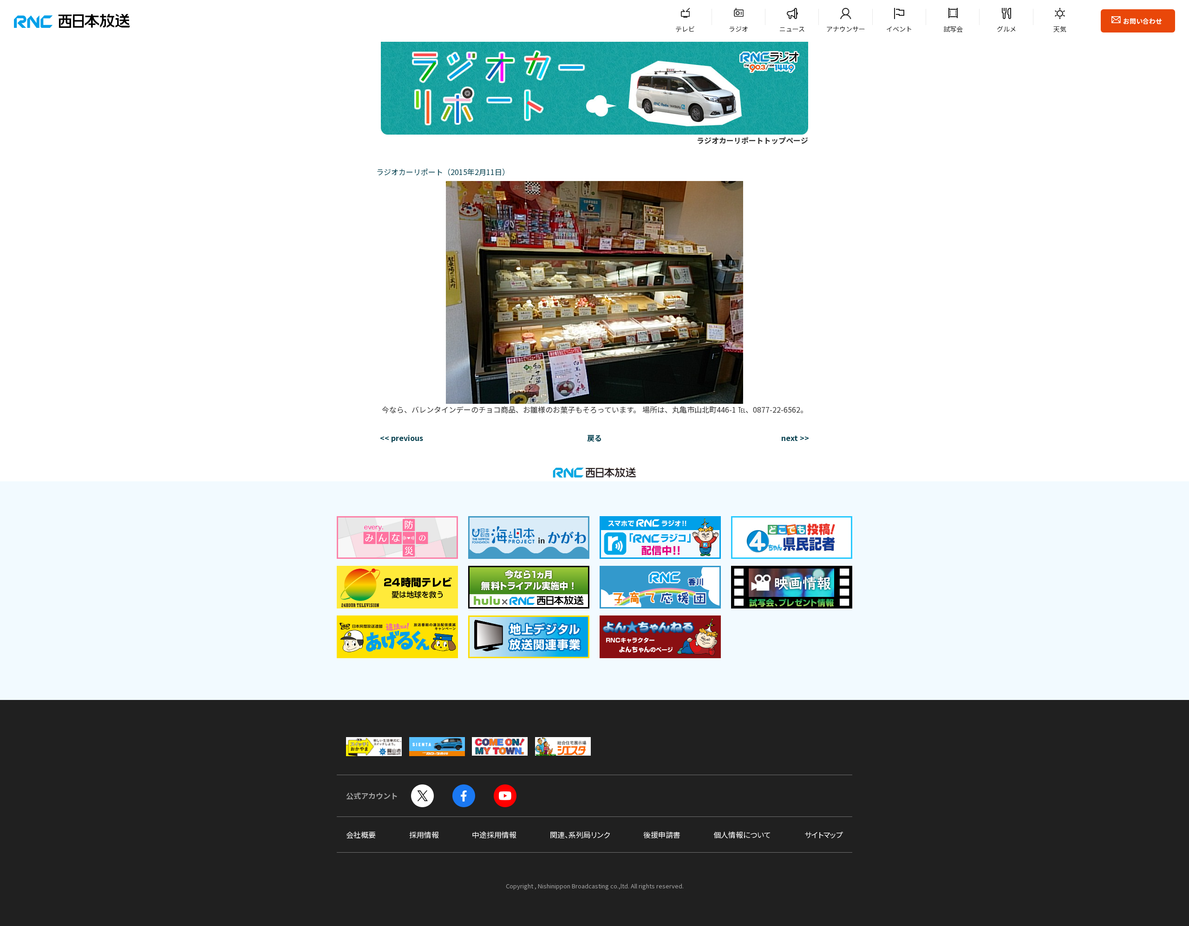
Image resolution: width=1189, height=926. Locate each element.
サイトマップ (823, 834)
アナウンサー (845, 28)
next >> (795, 437)
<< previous (401, 437)
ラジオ (738, 28)
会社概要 (361, 834)
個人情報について (742, 834)
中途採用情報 (494, 834)
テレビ (685, 28)
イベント (899, 28)
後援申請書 (661, 834)
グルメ (1006, 28)
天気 (1059, 28)
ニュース (792, 28)
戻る (594, 437)
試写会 (953, 28)
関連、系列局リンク (580, 834)
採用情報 (424, 834)
